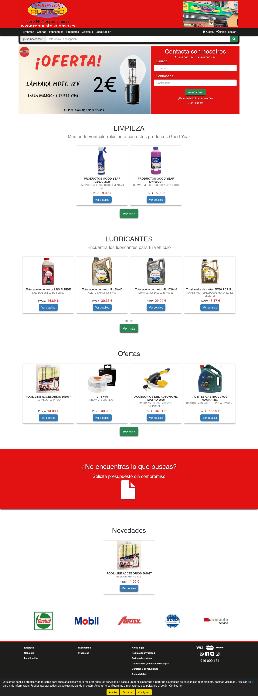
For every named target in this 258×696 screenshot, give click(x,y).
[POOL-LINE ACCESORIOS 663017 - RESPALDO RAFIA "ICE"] (48, 378)
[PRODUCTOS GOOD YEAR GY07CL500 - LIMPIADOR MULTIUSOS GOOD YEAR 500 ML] (102, 160)
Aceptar (113, 692)
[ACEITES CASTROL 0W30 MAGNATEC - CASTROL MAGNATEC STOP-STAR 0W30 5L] (210, 378)
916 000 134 (186, 57)
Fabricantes (56, 32)
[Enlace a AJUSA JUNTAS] (172, 621)
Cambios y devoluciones (145, 668)
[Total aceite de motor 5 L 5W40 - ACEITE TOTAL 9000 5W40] (102, 271)
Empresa (28, 32)
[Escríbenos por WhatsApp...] (202, 654)
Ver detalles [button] (102, 199)
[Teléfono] (176, 57)
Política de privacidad (143, 653)
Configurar (143, 692)
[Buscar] (234, 39)
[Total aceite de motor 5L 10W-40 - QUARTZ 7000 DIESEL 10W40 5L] (156, 271)
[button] (126, 321)
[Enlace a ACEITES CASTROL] (43, 621)
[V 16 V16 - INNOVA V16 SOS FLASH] (102, 378)
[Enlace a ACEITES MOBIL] (86, 621)
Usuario (162, 61)
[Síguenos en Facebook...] (207, 654)
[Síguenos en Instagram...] (218, 654)
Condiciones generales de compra (150, 663)
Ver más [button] (129, 213)
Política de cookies (142, 658)
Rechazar (128, 692)
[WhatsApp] (198, 57)
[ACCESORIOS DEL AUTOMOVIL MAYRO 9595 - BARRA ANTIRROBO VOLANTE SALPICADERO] (156, 378)
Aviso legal (138, 647)
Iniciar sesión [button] (227, 32)
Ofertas (41, 32)
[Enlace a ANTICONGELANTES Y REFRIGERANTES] (215, 621)
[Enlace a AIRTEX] (129, 621)
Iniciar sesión (195, 92)
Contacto (87, 32)
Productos (83, 653)
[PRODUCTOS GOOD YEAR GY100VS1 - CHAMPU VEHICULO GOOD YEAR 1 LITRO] (156, 160)
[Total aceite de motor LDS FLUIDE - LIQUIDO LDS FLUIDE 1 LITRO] (48, 271)
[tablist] (85, 80)
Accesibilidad (139, 674)
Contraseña (164, 76)
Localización (103, 32)
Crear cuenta (195, 103)
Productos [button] (72, 32)
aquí (250, 682)
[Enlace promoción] (85, 80)
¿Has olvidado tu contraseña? (195, 98)
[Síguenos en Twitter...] (212, 654)
